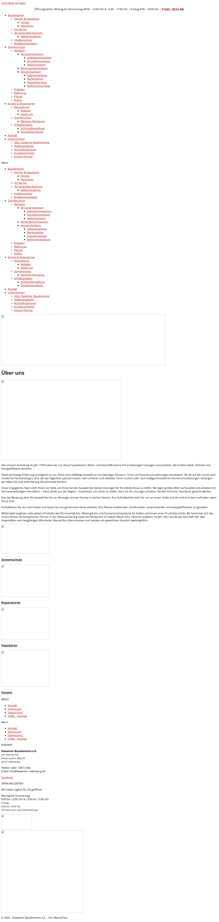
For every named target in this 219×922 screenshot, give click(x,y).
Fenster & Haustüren (26, 19)
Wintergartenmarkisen (34, 68)
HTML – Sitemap (17, 716)
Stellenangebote (24, 146)
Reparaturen (21, 107)
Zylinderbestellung (32, 132)
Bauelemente (16, 15)
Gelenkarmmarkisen (39, 57)
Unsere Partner (23, 156)
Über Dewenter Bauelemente (31, 142)
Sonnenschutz (16, 47)
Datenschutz (15, 712)
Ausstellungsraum (25, 149)
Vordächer (20, 29)
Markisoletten (35, 79)
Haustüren (27, 26)
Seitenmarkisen (36, 65)
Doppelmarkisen (37, 82)
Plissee (18, 96)
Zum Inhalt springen (13, 3)
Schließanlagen (23, 125)
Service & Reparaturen (21, 103)
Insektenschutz (23, 40)
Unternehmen (16, 139)
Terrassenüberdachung (28, 33)
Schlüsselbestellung (32, 128)
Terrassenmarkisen (32, 54)
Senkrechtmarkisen (38, 86)
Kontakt (12, 135)
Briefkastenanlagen (25, 43)
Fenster (25, 22)
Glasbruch (27, 114)
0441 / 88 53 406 (174, 9)
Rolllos (18, 100)
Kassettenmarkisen (38, 61)
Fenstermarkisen (31, 72)
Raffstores (20, 93)
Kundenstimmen (24, 153)
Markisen (19, 50)
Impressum (14, 709)
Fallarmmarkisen (37, 75)
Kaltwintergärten (31, 36)
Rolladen (19, 89)
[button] (109, 163)
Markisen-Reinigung (32, 121)
